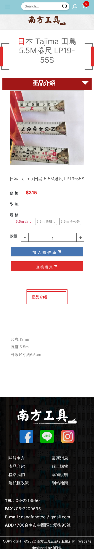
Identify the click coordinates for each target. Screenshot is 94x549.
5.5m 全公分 (70, 221)
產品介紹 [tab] (39, 297)
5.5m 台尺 (24, 221)
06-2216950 (22, 500)
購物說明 (60, 474)
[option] (47, 128)
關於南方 (16, 458)
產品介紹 (16, 466)
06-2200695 (23, 508)
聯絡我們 (16, 474)
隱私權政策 (18, 482)
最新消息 (60, 458)
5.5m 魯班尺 (46, 221)
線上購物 (60, 466)
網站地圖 (60, 482)
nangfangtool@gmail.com (37, 517)
